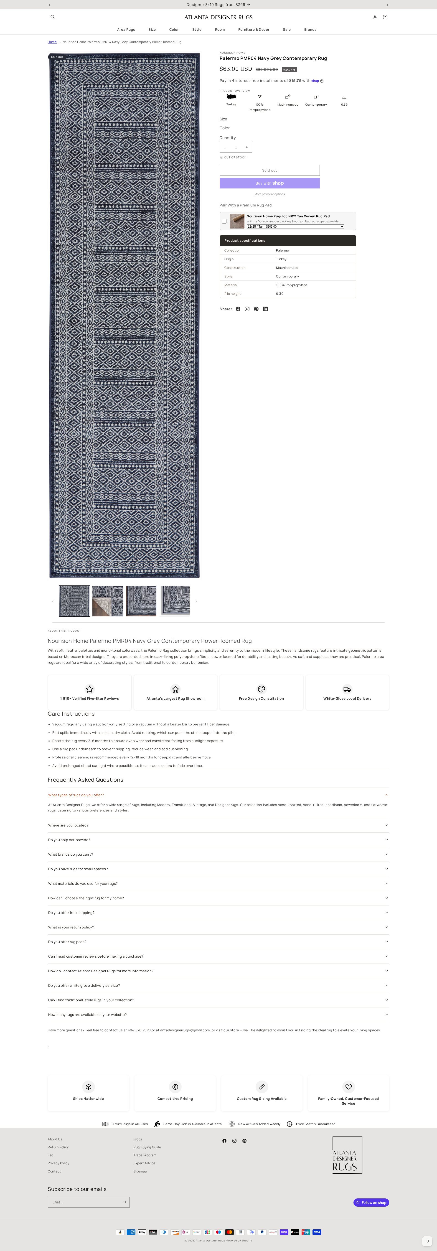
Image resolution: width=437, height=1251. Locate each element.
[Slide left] (53, 601)
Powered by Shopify (239, 1240)
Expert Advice (144, 1163)
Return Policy (58, 1147)
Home (52, 42)
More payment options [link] (270, 194)
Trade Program (145, 1155)
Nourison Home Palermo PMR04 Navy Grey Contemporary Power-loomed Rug (122, 42)
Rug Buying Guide (147, 1147)
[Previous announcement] (49, 4)
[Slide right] (196, 601)
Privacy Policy (58, 1163)
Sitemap (140, 1171)
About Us (55, 1139)
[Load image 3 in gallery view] (141, 601)
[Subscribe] (124, 1202)
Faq (50, 1155)
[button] (53, 17)
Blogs (138, 1139)
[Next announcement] (388, 4)
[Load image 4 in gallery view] (174, 601)
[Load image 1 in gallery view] (74, 601)
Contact (54, 1171)
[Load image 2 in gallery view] (107, 601)
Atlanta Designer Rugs (210, 1240)
